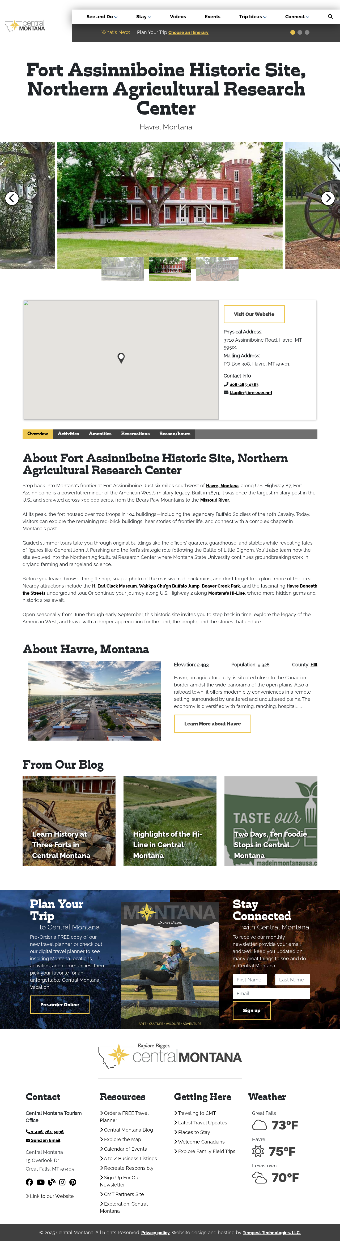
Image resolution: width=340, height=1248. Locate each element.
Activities (68, 434)
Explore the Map (122, 1139)
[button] (12, 198)
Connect (295, 16)
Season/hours (174, 434)
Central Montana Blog (128, 1130)
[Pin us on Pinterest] (72, 1182)
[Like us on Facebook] (29, 1182)
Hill (314, 664)
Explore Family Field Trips (206, 1151)
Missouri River (214, 500)
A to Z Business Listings (130, 1158)
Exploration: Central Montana (123, 1207)
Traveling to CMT (196, 1113)
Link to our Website (51, 1196)
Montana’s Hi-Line (226, 593)
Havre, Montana (222, 485)
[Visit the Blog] (52, 1182)
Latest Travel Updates (202, 1122)
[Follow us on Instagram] (62, 1182)
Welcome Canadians (201, 1142)
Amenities (100, 434)
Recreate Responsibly (128, 1168)
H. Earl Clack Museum (114, 586)
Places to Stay (193, 1132)
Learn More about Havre (212, 724)
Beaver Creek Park (221, 586)
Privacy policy (155, 1232)
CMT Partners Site (123, 1194)
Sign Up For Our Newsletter (120, 1181)
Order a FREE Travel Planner (124, 1116)
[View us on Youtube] (41, 1182)
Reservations (135, 434)
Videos (178, 16)
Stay (142, 16)
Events (212, 16)
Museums (258, 32)
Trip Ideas (251, 16)
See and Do (100, 16)
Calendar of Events (125, 1149)
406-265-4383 (244, 384)
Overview (37, 434)
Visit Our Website (254, 314)
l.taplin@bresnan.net (251, 392)
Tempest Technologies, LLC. (272, 1232)
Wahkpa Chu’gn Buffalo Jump (169, 586)
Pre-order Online (59, 1004)
